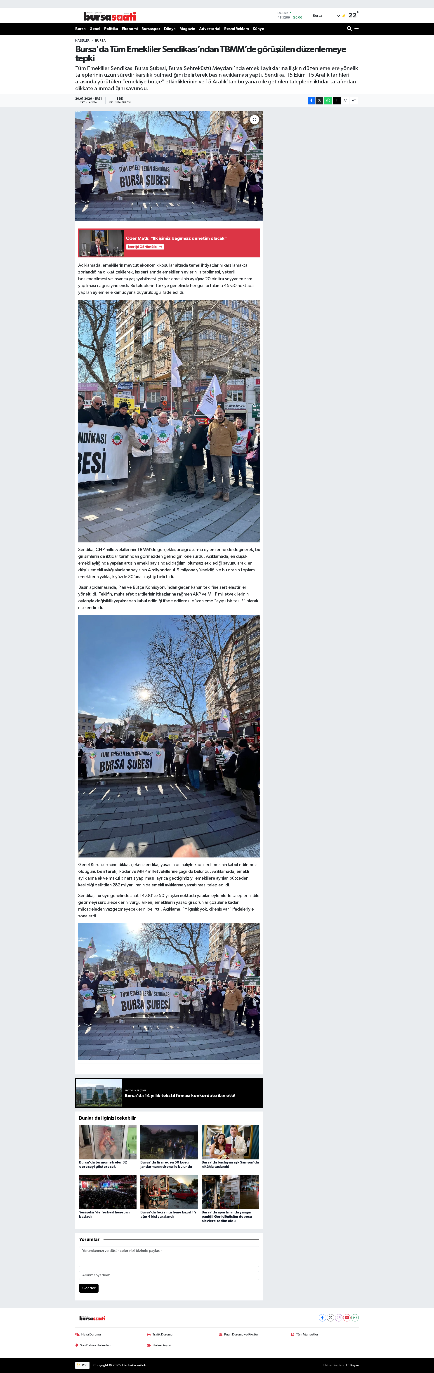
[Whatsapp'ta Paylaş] (328, 100)
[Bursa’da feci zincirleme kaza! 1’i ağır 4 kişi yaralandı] (169, 1192)
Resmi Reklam (236, 29)
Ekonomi (130, 29)
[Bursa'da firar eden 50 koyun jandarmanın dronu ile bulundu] (169, 1142)
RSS (84, 1365)
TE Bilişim (352, 1365)
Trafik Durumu (162, 1334)
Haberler (82, 40)
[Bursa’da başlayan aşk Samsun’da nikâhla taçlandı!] (230, 1142)
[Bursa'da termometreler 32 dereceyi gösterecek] (108, 1142)
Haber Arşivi (162, 1345)
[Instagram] (338, 1317)
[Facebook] (322, 1317)
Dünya (170, 29)
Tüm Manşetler (307, 1334)
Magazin (187, 29)
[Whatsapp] (355, 1317)
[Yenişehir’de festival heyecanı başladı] (108, 1192)
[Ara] (350, 29)
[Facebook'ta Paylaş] (311, 100)
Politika (111, 29)
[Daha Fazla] (337, 100)
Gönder (89, 1288)
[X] (330, 1317)
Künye (258, 29)
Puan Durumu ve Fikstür (241, 1334)
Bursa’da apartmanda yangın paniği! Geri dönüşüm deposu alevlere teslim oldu (227, 1217)
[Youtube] (347, 1317)
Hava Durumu (91, 1334)
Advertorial (209, 29)
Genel (95, 29)
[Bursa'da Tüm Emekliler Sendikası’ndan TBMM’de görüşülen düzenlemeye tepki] (169, 166)
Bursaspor (151, 29)
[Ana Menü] (356, 29)
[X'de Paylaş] (319, 100)
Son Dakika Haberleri (95, 1345)
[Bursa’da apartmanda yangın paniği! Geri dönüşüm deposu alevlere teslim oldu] (230, 1192)
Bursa (80, 29)
